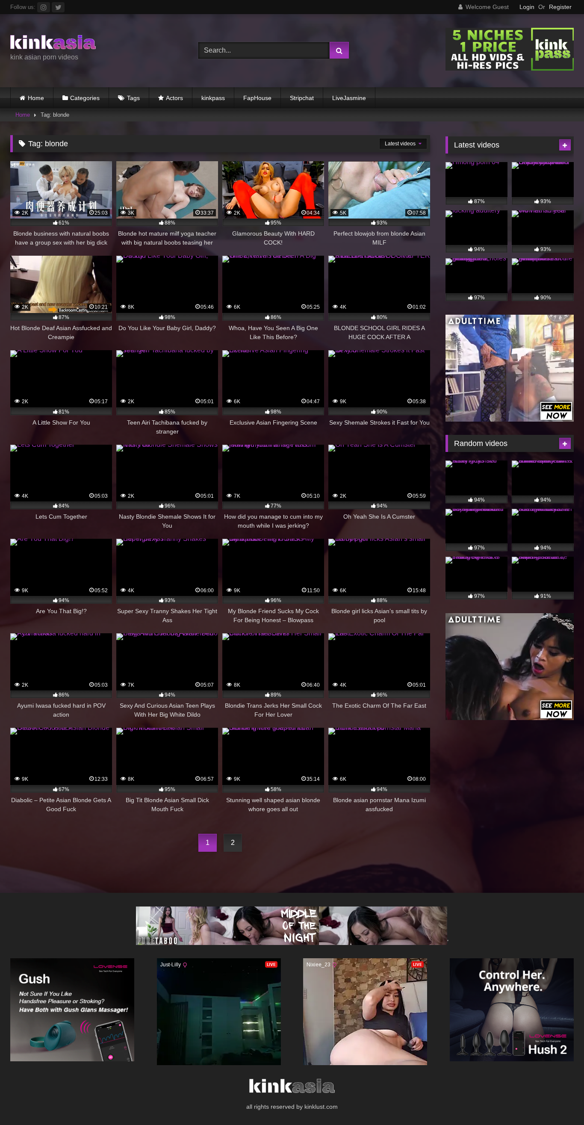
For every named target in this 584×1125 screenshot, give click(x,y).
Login (526, 6)
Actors (174, 97)
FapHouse (257, 97)
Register (560, 6)
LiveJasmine (349, 97)
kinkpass (213, 97)
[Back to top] (557, 1099)
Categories (85, 97)
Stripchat (302, 97)
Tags (133, 97)
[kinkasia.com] (53, 43)
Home (36, 97)
